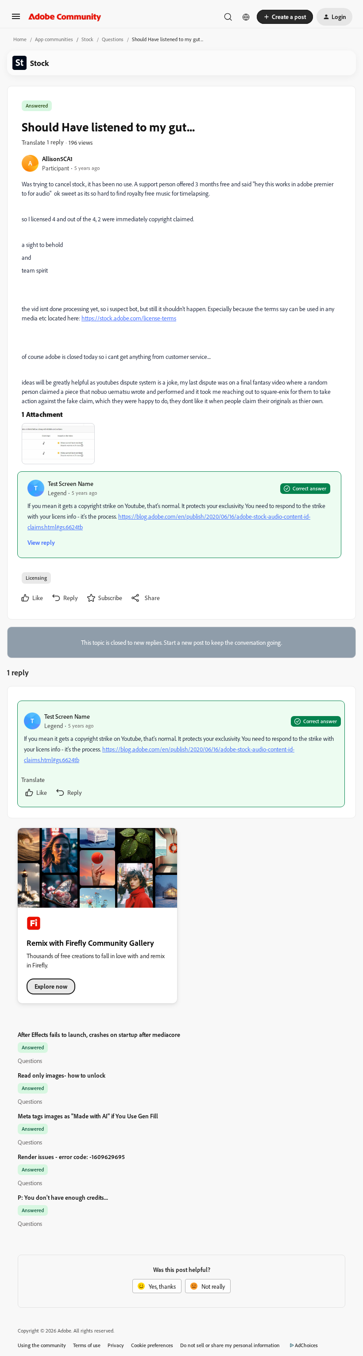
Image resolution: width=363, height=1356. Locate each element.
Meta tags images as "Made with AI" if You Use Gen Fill (88, 1116)
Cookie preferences (152, 1345)
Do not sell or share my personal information (230, 1345)
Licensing (36, 577)
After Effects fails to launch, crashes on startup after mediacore (99, 1034)
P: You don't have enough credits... (63, 1197)
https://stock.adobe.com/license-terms (128, 318)
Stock (87, 39)
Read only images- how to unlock (61, 1075)
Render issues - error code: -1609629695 (71, 1156)
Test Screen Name (70, 483)
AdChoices (306, 1345)
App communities (54, 39)
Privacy (116, 1345)
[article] (181, 754)
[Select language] (246, 17)
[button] (16, 19)
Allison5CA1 (57, 158)
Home (20, 39)
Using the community (42, 1345)
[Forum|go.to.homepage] (64, 17)
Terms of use (86, 1345)
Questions (113, 39)
